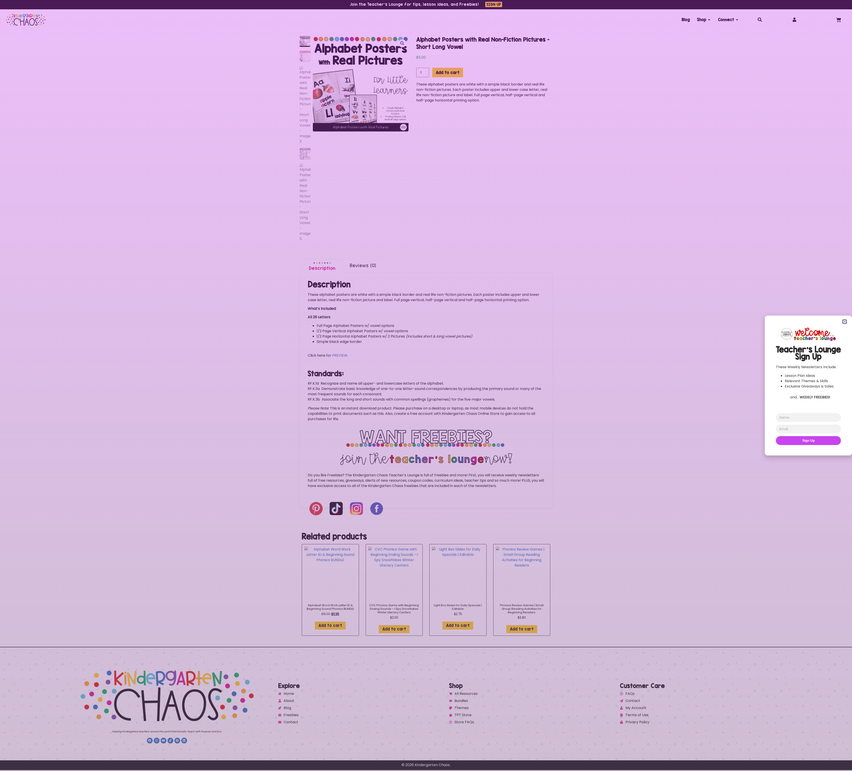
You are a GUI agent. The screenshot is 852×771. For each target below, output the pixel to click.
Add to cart (448, 72)
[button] (402, 43)
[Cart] (838, 20)
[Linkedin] (184, 740)
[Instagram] (157, 740)
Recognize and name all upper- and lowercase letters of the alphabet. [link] (376, 383)
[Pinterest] (177, 740)
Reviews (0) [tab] (363, 265)
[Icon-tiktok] (170, 740)
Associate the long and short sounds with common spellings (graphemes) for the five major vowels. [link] (401, 399)
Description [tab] (322, 268)
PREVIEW (339, 355)
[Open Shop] (709, 19)
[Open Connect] (737, 19)
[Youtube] (163, 740)
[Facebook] (150, 740)
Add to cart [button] (330, 625)
